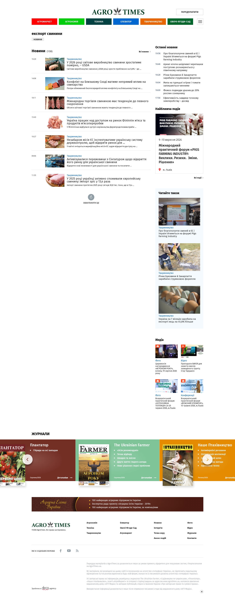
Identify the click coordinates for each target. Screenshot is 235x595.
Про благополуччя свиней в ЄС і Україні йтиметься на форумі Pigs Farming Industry (182, 56)
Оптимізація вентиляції (213, 454)
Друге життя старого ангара (131, 462)
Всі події (197, 178)
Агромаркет (44, 21)
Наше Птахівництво (215, 445)
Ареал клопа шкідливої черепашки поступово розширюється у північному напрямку (183, 67)
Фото (190, 523)
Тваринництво (153, 21)
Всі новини (144, 52)
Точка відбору (124, 454)
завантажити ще (91, 203)
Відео (190, 528)
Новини (158, 523)
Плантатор (39, 445)
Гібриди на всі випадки (45, 450)
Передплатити (189, 12)
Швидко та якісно (126, 458)
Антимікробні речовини (213, 450)
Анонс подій (160, 538)
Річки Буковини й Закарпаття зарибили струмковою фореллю (181, 76)
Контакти (191, 538)
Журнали (191, 533)
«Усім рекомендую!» (127, 450)
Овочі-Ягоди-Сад (180, 21)
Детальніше (146, 478)
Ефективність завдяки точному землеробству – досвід (180, 99)
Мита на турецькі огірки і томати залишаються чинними (181, 84)
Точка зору (159, 533)
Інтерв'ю (158, 528)
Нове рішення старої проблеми (133, 466)
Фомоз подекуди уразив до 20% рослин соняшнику (181, 92)
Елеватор (126, 21)
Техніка (98, 21)
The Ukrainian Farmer (132, 445)
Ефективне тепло (210, 466)
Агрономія (71, 21)
